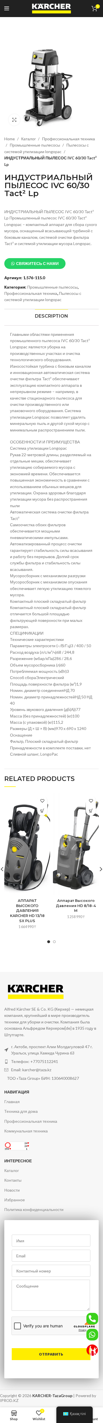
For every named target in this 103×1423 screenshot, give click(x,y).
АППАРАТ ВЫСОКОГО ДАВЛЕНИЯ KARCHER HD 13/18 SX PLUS (27, 910)
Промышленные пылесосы (35, 145)
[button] (35, 263)
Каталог (29, 138)
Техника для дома (21, 1111)
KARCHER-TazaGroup (52, 1395)
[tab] (51, 316)
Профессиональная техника (30, 293)
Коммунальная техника (26, 1130)
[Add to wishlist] (42, 801)
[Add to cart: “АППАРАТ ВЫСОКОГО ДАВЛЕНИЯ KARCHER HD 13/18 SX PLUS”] (42, 811)
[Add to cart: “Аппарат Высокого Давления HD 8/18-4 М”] (91, 811)
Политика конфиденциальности (34, 1209)
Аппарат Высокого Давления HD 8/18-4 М (76, 905)
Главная (12, 1101)
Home (10, 138)
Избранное (14, 1199)
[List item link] (51, 1061)
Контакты (12, 1180)
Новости (12, 1190)
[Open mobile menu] (6, 8)
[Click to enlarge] (14, 120)
